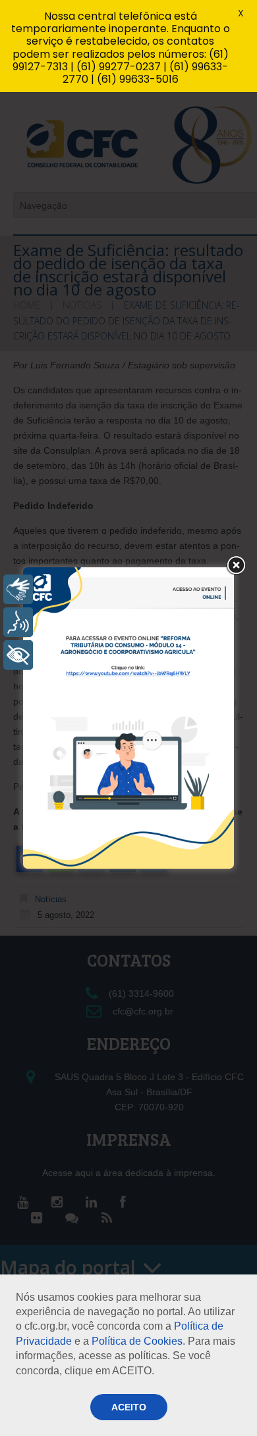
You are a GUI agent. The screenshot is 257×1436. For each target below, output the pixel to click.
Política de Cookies (137, 1341)
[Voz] (18, 622)
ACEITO (128, 1407)
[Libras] (18, 589)
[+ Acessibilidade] (18, 655)
